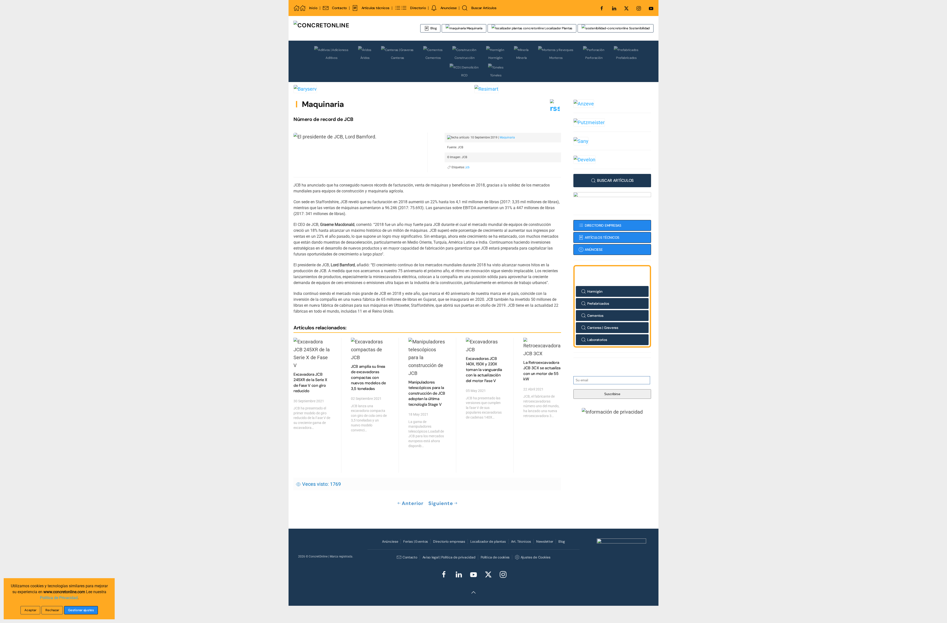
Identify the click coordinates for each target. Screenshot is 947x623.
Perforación (593, 58)
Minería (521, 58)
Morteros (556, 58)
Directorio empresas (449, 541)
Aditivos (331, 58)
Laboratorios (597, 339)
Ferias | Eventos (415, 541)
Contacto (339, 8)
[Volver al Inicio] (351, 28)
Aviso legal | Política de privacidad (448, 557)
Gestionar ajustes (81, 610)
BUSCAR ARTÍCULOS (615, 180)
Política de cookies (495, 557)
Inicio (313, 8)
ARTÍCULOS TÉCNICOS (602, 237)
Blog (433, 28)
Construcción (465, 58)
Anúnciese (390, 541)
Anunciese (448, 8)
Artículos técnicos (375, 8)
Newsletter (544, 541)
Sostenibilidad (639, 28)
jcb (468, 167)
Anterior (412, 503)
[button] (612, 411)
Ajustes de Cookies (535, 557)
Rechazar (52, 610)
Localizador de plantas (488, 541)
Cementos (433, 58)
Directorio (418, 8)
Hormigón (495, 58)
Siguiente (440, 503)
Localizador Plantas (558, 28)
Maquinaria (474, 28)
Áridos (365, 58)
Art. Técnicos (521, 541)
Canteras (397, 58)
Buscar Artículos (483, 8)
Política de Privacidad (59, 597)
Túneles (495, 75)
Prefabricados (626, 58)
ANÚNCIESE (593, 249)
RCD (464, 75)
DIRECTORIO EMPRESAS (603, 225)
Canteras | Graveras (602, 327)
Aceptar (30, 610)
